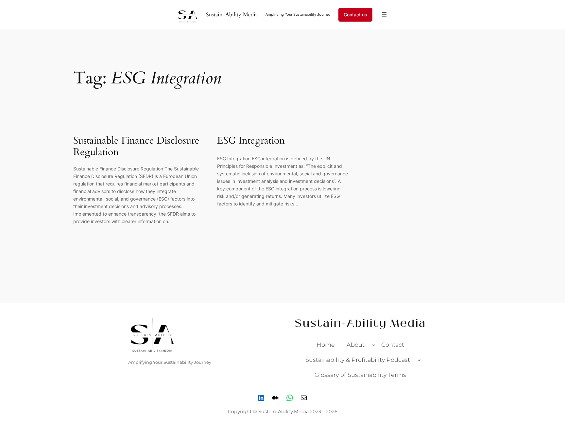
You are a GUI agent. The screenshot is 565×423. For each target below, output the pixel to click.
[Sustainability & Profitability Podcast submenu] (419, 360)
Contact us (355, 14)
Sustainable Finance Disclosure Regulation (136, 146)
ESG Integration (251, 141)
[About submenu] (373, 345)
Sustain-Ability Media (232, 14)
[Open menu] (384, 15)
